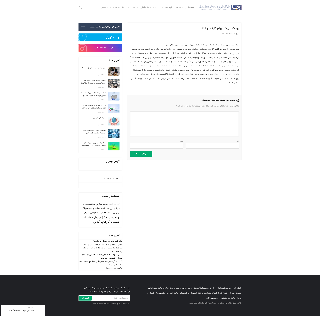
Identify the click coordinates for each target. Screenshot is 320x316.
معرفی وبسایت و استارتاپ (101, 214)
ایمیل (181, 141)
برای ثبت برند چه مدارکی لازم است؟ (107, 241)
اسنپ (111, 204)
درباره (178, 7)
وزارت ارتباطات (90, 217)
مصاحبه (109, 212)
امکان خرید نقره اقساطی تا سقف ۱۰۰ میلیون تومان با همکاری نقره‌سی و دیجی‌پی (101, 256)
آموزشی (117, 204)
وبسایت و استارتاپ (118, 7)
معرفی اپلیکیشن (98, 213)
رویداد (133, 7)
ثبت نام (85, 298)
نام (238, 141)
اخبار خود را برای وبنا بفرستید (105, 27)
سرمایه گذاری (145, 7)
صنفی (103, 7)
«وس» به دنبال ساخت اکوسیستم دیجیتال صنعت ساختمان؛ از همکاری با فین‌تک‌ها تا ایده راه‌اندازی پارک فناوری (102, 248)
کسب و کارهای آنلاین (106, 221)
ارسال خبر (168, 7)
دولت (158, 7)
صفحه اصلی (189, 7)
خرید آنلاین (104, 208)
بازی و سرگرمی (102, 204)
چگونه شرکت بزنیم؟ (114, 268)
